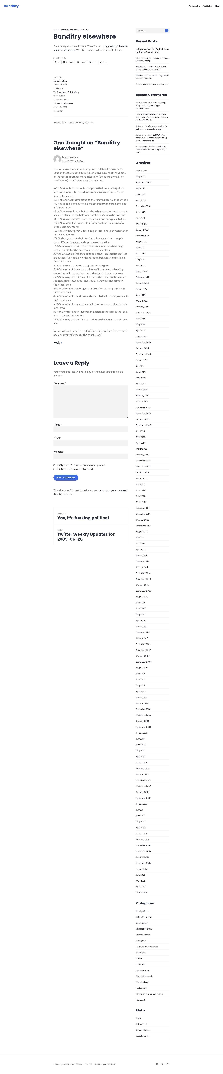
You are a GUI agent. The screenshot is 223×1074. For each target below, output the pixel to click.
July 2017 (140, 247)
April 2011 (140, 549)
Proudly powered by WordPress (67, 1064)
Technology (141, 988)
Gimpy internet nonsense (147, 946)
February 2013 (142, 454)
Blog (217, 6)
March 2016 (141, 301)
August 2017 (141, 241)
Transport (140, 999)
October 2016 (142, 283)
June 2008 (140, 744)
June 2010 (140, 608)
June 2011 (140, 543)
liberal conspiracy (76, 122)
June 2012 (140, 490)
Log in (138, 1018)
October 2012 (142, 472)
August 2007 (141, 804)
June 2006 (140, 875)
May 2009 (140, 685)
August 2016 (141, 289)
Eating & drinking (143, 917)
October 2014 (142, 348)
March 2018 (141, 224)
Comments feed (143, 1030)
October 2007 (142, 792)
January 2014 (142, 401)
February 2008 (142, 768)
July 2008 (140, 738)
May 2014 (140, 377)
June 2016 (140, 295)
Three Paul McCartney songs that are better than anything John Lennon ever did (151, 138)
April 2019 (140, 200)
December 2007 (143, 780)
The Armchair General (146, 114)
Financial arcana (143, 934)
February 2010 (142, 632)
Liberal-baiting (60, 81)
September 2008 (143, 727)
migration (89, 122)
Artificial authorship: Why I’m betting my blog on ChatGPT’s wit (151, 105)
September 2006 (143, 863)
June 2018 (140, 212)
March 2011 (141, 555)
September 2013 (143, 425)
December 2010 (143, 573)
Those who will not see (63, 103)
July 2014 (140, 366)
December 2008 (143, 709)
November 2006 (143, 851)
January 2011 (142, 567)
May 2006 (140, 880)
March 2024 (141, 170)
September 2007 (143, 798)
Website (58, 451)
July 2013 (140, 431)
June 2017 (140, 253)
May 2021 (140, 176)
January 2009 (142, 703)
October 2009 (142, 656)
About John (194, 6)
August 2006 (141, 869)
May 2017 (140, 259)
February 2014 (142, 395)
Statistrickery (142, 982)
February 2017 (142, 277)
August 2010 (141, 596)
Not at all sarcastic (144, 976)
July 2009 (140, 673)
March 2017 (141, 271)
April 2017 (140, 265)
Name (57, 424)
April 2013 (140, 443)
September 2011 (143, 525)
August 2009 (141, 667)
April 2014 (140, 383)
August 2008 (141, 733)
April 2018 (140, 218)
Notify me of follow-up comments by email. (81, 465)
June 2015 (140, 318)
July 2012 (140, 484)
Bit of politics (142, 911)
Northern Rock (142, 970)
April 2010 (140, 620)
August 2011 (141, 531)
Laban (138, 126)
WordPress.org (143, 1036)
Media (139, 958)
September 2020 (143, 182)
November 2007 (143, 786)
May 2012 (140, 496)
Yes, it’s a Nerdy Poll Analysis (66, 92)
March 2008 (141, 762)
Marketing (141, 952)
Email (57, 438)
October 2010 (142, 585)
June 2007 (140, 815)
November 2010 (143, 579)
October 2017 (142, 235)
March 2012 (141, 502)
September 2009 (143, 662)
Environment (141, 923)
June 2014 (140, 372)
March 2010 (141, 626)
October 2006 (142, 857)
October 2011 (142, 519)
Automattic (110, 1064)
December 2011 (143, 514)
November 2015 (143, 312)
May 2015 (140, 324)
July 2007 (140, 809)
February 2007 (142, 839)
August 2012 (141, 478)
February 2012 (142, 508)
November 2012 (143, 466)
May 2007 (140, 821)
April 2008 (140, 756)
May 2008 (140, 750)
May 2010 (140, 614)
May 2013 (140, 437)
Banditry (11, 6)
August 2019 (141, 188)
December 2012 (143, 460)
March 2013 (141, 448)
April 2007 (140, 827)
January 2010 (142, 638)
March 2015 (141, 336)
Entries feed (141, 1024)
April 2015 (140, 330)
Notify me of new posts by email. (74, 468)
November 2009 (143, 650)
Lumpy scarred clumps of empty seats (152, 84)
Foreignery (141, 940)
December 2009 (143, 644)
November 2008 (143, 715)
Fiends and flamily (144, 928)
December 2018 (143, 206)
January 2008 (142, 774)
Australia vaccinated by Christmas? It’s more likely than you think (151, 149)
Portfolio (207, 6)
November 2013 (143, 413)
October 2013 (142, 419)
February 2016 (142, 306)
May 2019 (140, 194)
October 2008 (142, 721)
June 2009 (140, 679)
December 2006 (143, 845)
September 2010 (143, 590)
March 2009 (141, 697)
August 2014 (141, 360)
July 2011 (140, 537)
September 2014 (143, 354)
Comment (59, 383)
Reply (56, 342)
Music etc (140, 964)
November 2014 (143, 342)
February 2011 (142, 561)
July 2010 (140, 602)
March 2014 (141, 389)
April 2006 (140, 886)
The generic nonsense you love (71, 29)
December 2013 (143, 407)
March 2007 (141, 833)
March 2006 (141, 892)
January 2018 (142, 229)
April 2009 (140, 691)
